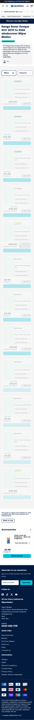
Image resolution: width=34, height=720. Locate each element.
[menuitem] (3, 594)
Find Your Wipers (8, 641)
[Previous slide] (26, 530)
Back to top (8, 520)
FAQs (3, 647)
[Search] (7, 6)
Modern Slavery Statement (12, 675)
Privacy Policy (7, 671)
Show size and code (21, 543)
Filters (7, 73)
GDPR (4, 662)
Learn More (7, 57)
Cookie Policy (7, 668)
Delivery (5, 659)
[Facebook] (3, 594)
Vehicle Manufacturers (14, 16)
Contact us (6, 650)
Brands (4, 638)
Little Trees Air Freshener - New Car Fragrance (22, 537)
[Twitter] (12, 594)
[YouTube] (16, 594)
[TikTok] (7, 594)
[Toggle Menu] (3, 6)
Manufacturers (7, 635)
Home (3, 16)
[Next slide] (30, 530)
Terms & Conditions (9, 665)
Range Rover (27, 16)
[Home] (17, 6)
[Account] (27, 6)
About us (5, 644)
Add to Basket (17, 556)
